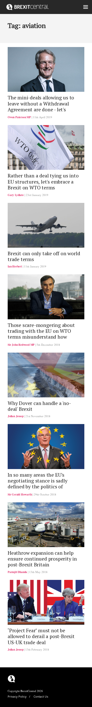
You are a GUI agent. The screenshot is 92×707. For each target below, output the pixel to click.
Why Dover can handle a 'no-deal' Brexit (39, 406)
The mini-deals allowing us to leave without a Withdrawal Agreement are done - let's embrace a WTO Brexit (41, 106)
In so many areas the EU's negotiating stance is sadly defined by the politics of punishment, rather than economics (37, 487)
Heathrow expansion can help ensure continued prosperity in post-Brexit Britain (42, 559)
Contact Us (40, 696)
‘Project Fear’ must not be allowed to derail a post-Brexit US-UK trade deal (41, 636)
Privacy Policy (17, 696)
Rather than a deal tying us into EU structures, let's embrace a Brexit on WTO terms (43, 181)
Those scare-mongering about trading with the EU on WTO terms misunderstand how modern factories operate (41, 334)
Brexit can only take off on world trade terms (44, 256)
